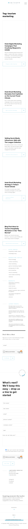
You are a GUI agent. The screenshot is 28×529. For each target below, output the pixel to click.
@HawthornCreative (13, 519)
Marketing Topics (15, 257)
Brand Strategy (12, 259)
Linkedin (11, 482)
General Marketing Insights (15, 266)
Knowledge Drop (13, 253)
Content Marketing (13, 261)
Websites (11, 276)
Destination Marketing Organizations (14, 283)
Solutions (14, 507)
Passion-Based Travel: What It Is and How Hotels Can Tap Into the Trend (16, 312)
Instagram (11, 479)
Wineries (11, 297)
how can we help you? (9, 435)
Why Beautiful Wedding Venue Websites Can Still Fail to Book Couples (16, 320)
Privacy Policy (16, 525)
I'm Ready (6, 358)
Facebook (11, 481)
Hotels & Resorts (13, 288)
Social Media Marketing (14, 274)
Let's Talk (6, 463)
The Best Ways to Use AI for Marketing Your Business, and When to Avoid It (16, 307)
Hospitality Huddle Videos (15, 251)
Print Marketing (12, 270)
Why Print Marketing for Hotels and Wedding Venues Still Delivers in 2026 (17, 325)
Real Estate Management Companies (15, 294)
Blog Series (13, 249)
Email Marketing (12, 263)
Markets (12, 280)
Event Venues (12, 286)
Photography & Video (14, 268)
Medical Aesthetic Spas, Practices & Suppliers (17, 291)
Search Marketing (13, 272)
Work (14, 515)
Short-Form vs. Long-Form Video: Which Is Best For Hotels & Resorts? (17, 316)
